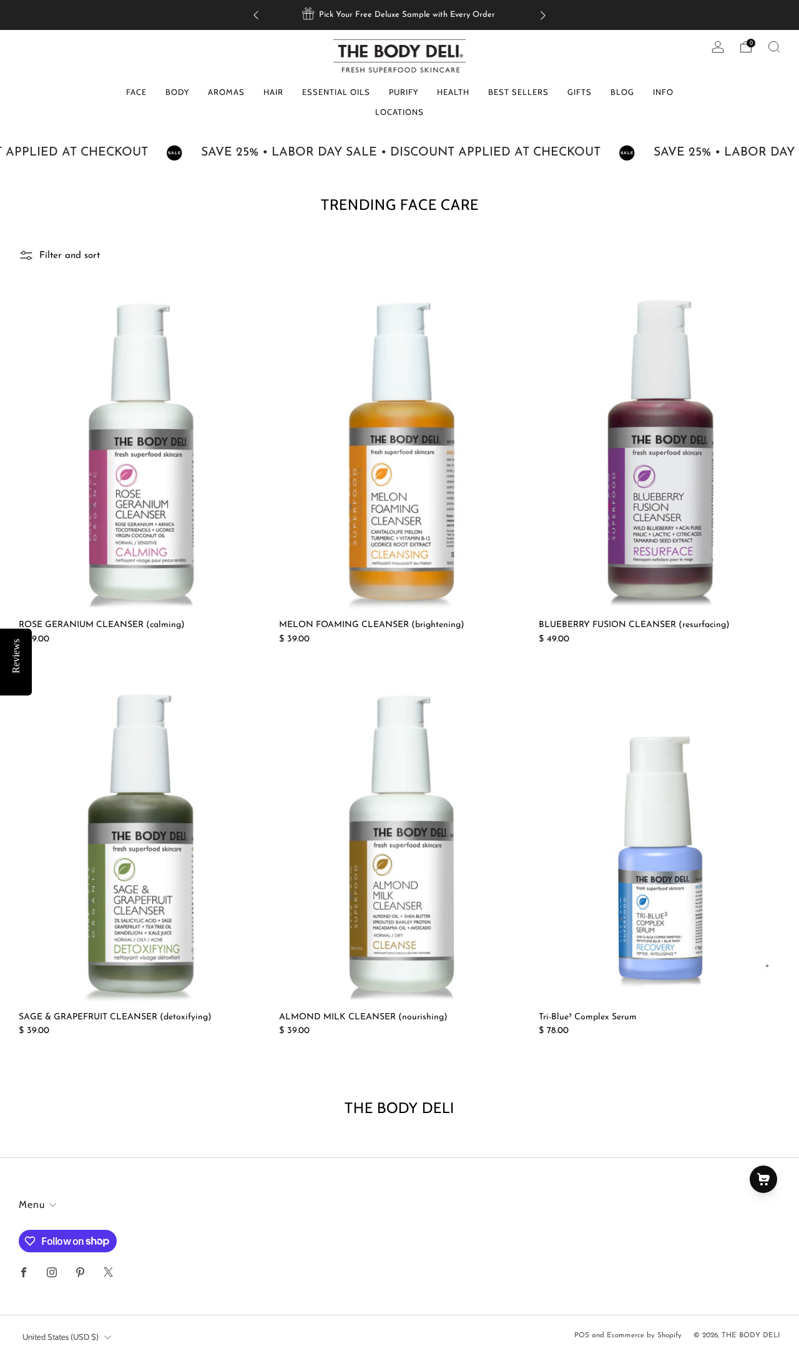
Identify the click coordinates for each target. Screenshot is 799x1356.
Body (177, 92)
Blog (622, 92)
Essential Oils (336, 92)
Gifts (579, 92)
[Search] (774, 47)
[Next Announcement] (543, 15)
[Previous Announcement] (256, 15)
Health (453, 92)
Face (136, 92)
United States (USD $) (60, 1337)
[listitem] (399, 15)
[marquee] (399, 153)
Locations (399, 112)
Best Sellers (518, 92)
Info (663, 92)
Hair (273, 92)
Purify (403, 92)
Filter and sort (69, 255)
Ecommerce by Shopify (644, 1335)
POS (581, 1335)
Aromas (226, 92)
